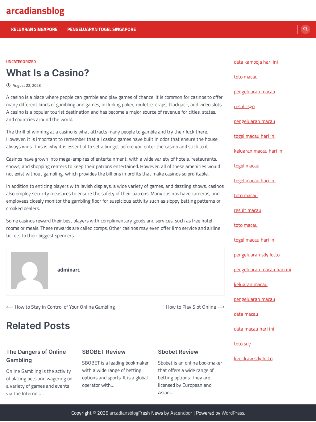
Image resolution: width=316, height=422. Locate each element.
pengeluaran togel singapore (101, 29)
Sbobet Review (178, 351)
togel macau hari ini (255, 180)
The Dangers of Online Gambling (36, 355)
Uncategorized (21, 61)
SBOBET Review (104, 351)
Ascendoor (181, 412)
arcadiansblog (35, 10)
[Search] (305, 29)
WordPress (233, 412)
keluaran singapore (34, 29)
